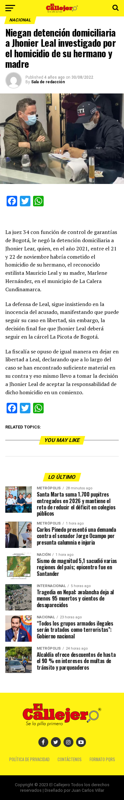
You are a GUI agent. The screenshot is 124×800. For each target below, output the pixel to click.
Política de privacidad (29, 759)
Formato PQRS (102, 759)
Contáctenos (70, 759)
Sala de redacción (48, 82)
